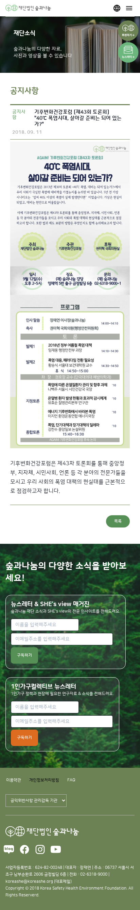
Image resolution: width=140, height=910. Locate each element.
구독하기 (24, 655)
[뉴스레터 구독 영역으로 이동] (128, 52)
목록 (118, 521)
